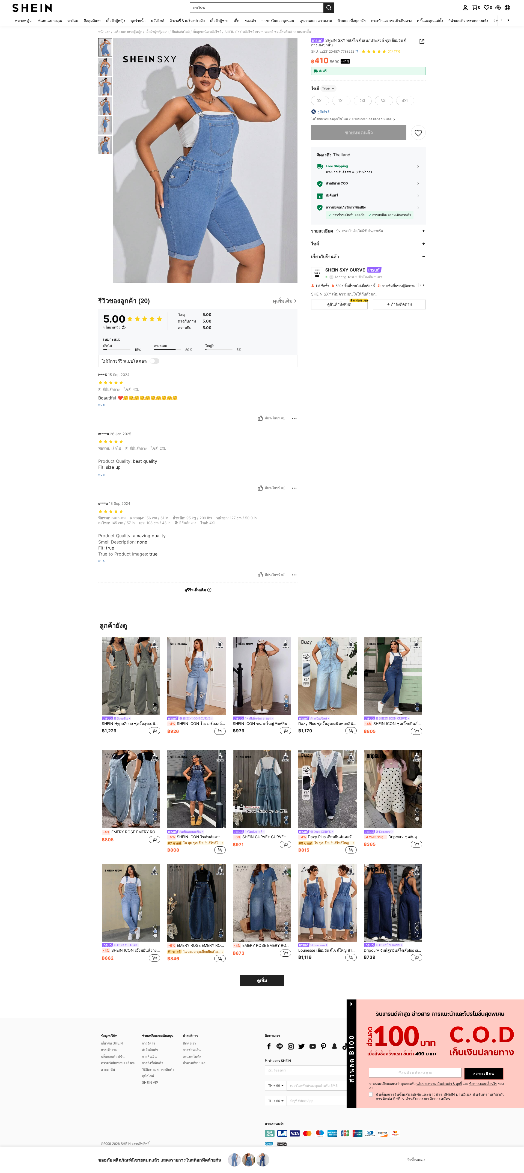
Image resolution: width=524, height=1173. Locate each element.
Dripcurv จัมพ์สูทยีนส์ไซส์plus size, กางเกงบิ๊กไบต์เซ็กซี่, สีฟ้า (393, 950)
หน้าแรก (104, 32)
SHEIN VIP (150, 1083)
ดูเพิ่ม (262, 980)
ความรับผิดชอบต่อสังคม (118, 1063)
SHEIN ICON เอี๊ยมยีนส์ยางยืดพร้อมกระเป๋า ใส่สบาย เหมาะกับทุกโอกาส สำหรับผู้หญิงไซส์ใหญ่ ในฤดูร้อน (131, 950)
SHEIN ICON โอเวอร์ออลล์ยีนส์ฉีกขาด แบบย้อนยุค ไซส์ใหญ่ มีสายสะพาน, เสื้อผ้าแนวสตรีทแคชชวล (197, 723)
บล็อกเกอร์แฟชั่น (112, 1056)
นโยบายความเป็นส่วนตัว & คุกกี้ (439, 1084)
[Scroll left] (502, 20)
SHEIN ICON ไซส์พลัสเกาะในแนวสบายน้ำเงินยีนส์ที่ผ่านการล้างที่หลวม (197, 837)
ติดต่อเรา (189, 1043)
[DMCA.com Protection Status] (282, 1144)
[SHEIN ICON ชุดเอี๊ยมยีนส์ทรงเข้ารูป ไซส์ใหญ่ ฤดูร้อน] (393, 676)
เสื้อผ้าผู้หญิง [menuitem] (115, 21)
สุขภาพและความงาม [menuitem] (316, 21)
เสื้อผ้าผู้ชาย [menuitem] (219, 21)
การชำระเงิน (192, 1050)
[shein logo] (32, 7)
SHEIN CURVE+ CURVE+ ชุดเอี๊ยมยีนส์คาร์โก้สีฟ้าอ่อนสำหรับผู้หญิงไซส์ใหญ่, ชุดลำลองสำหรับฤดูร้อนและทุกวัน (262, 837)
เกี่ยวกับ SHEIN (112, 1043)
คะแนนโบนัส (192, 1056)
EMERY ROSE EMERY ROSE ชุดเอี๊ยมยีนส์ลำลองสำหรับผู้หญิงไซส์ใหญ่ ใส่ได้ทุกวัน (197, 945)
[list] (308, 1046)
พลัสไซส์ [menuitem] (157, 21)
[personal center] (465, 7)
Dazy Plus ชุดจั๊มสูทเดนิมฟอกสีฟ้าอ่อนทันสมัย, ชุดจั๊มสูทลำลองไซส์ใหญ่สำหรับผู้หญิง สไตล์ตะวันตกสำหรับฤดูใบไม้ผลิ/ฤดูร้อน (327, 723)
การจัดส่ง (148, 1043)
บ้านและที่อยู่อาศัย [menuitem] (352, 21)
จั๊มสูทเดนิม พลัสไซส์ (207, 32)
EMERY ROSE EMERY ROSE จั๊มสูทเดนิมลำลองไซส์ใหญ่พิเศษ (262, 945)
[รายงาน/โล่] (294, 418)
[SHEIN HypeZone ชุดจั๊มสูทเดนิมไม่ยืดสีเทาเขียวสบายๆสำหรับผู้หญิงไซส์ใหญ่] (131, 676)
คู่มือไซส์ (148, 1076)
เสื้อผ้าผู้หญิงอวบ (157, 32)
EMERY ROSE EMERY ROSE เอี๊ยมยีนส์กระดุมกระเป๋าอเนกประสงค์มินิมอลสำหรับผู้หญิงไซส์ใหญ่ (131, 832)
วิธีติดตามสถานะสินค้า (158, 1069)
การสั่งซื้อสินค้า (152, 1063)
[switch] (154, 361)
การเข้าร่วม (109, 1050)
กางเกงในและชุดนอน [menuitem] (277, 21)
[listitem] (131, 689)
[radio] (320, 100)
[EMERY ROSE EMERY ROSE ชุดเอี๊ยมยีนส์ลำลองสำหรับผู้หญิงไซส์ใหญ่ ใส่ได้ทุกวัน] (196, 903)
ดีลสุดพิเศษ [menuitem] (92, 21)
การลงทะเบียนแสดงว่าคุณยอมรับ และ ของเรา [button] (436, 1086)
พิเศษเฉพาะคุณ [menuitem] (50, 21)
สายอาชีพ (108, 1069)
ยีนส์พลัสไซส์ (181, 32)
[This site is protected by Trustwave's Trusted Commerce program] (269, 1144)
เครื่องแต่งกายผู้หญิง (128, 32)
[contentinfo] (346, 1133)
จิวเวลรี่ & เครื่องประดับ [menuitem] (187, 21)
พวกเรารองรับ (274, 1124)
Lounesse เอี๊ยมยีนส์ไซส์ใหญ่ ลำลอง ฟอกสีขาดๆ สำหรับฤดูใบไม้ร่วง (327, 950)
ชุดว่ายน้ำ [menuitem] (137, 21)
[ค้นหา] (328, 7)
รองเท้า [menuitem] (250, 21)
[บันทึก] (418, 132)
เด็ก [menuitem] (236, 21)
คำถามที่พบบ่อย (194, 1063)
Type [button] (326, 88)
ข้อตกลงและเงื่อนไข (483, 1084)
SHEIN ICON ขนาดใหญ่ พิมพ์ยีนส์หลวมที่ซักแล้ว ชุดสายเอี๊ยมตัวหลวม (262, 723)
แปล (101, 405)
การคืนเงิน (149, 1056)
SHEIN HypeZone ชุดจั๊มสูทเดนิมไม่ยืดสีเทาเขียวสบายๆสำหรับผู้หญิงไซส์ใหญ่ (131, 723)
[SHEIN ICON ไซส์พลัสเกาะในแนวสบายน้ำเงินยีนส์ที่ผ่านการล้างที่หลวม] (196, 789)
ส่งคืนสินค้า (150, 1050)
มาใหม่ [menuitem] (72, 21)
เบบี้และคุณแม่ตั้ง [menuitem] (430, 21)
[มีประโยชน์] (260, 418)
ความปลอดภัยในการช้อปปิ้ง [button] (346, 208)
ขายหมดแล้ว (359, 132)
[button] (498, 7)
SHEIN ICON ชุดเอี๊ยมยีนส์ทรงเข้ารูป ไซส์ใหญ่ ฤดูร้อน (393, 723)
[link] (476, 7)
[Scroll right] (508, 20)
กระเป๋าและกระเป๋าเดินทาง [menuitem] (391, 21)
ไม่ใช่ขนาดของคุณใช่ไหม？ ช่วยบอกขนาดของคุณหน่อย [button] (351, 119)
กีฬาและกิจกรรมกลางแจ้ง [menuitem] (468, 21)
